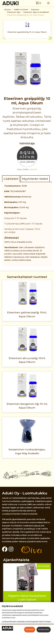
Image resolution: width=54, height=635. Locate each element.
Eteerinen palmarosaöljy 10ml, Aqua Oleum (27, 314)
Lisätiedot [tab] (11, 178)
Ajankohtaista (16, 559)
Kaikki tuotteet (21, 9)
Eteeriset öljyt (13, 12)
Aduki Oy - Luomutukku (24, 493)
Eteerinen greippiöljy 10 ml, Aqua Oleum (25, 15)
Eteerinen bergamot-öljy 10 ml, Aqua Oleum (27, 405)
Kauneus (35, 9)
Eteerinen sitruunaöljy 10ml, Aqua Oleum (27, 360)
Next (50, 39)
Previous (4, 39)
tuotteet (33, 169)
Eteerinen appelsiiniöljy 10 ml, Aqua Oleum (27, 32)
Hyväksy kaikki (43, 629)
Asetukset (30, 629)
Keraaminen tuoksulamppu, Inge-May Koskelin (27, 451)
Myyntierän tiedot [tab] (35, 178)
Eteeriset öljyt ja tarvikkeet (36, 12)
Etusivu (7, 9)
